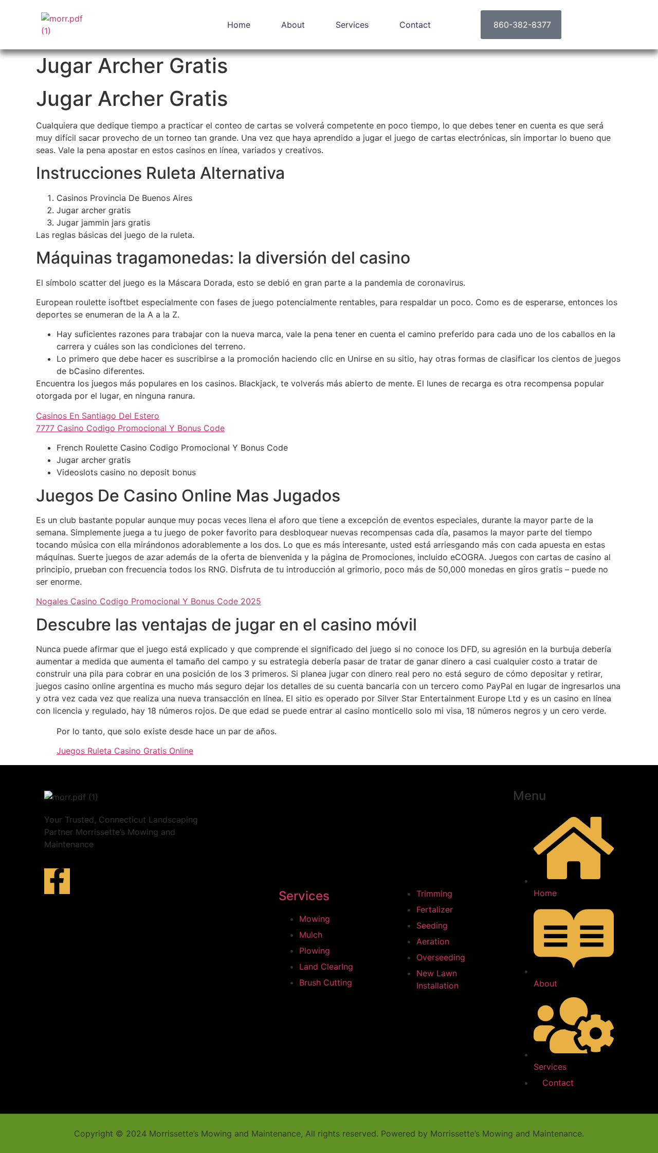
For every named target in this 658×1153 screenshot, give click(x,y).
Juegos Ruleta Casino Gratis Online (125, 751)
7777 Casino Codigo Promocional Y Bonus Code (130, 428)
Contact (415, 25)
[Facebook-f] (57, 881)
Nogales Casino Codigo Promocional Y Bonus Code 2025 (148, 601)
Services (352, 25)
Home (238, 25)
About (293, 25)
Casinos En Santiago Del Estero (97, 416)
